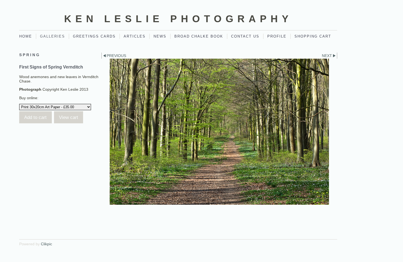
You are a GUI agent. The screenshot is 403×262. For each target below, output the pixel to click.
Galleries (52, 36)
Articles (135, 36)
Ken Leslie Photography (178, 18)
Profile (276, 36)
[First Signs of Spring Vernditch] (219, 132)
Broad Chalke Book (198, 36)
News (160, 36)
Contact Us (245, 36)
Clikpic (46, 244)
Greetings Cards (94, 36)
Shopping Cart (312, 36)
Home (25, 36)
